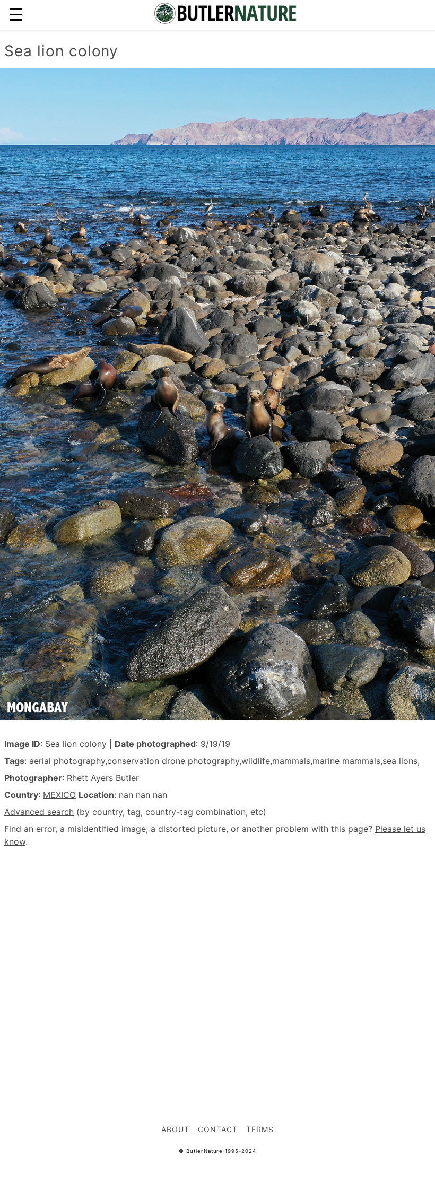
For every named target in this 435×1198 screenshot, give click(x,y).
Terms (260, 1129)
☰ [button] (16, 14)
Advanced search (39, 811)
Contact (218, 1129)
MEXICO (59, 794)
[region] (217, 950)
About (175, 1129)
